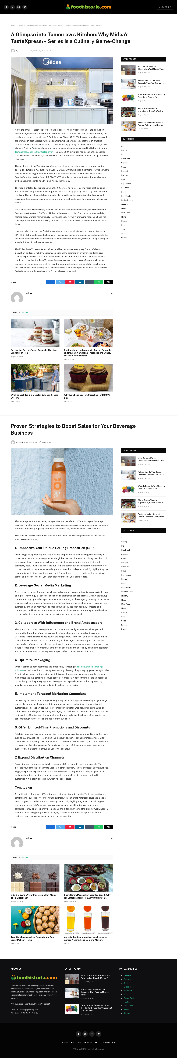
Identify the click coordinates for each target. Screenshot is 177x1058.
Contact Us (109, 1042)
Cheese (124, 163)
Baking (124, 150)
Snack (124, 234)
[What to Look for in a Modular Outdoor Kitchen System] (35, 378)
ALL (123, 146)
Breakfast (125, 159)
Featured (125, 188)
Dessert (124, 171)
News (123, 217)
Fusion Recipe (127, 200)
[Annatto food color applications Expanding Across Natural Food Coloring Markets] (88, 920)
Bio (122, 154)
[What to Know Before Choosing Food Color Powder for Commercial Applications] (128, 98)
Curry (123, 167)
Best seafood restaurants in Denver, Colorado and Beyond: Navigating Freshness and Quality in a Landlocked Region (87, 353)
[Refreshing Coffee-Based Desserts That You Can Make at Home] (35, 333)
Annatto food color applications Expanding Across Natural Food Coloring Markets (86, 938)
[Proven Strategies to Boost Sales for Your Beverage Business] (62, 481)
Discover (125, 175)
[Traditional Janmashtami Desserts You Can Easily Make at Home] (35, 920)
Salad (123, 229)
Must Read (125, 213)
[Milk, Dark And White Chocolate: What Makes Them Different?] (128, 70)
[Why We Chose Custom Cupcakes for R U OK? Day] (88, 378)
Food (123, 192)
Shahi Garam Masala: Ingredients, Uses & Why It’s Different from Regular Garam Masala (151, 110)
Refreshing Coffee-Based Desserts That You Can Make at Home (33, 351)
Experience (126, 184)
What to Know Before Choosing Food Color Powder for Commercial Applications (151, 95)
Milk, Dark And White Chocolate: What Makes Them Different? (151, 67)
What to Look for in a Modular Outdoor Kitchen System (34, 396)
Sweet (124, 238)
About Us (76, 1042)
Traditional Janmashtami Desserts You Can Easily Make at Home (32, 938)
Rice (123, 225)
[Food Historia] (88, 7)
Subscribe (165, 7)
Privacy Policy (91, 1042)
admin (21, 51)
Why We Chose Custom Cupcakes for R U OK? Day (87, 396)
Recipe (124, 221)
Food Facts (126, 196)
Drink (123, 179)
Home (123, 209)
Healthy (124, 204)
